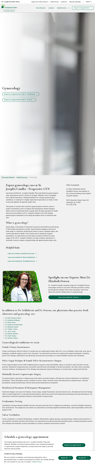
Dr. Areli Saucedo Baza (13, 318)
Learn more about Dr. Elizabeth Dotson (21, 261)
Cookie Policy (37, 462)
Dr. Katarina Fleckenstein (14, 325)
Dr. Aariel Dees (10, 322)
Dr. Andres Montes (11, 334)
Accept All (82, 458)
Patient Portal (54, 2)
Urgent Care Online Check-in (39, 2)
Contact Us (64, 2)
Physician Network (8, 177)
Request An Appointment (81, 8)
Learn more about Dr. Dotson (68, 297)
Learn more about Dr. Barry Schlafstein (21, 257)
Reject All (64, 458)
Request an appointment (72, 445)
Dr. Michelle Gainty (11, 327)
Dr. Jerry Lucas (10, 331)
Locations (51, 8)
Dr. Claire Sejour (10, 336)
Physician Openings (75, 2)
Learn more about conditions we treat (21, 253)
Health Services (62, 8)
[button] (87, 2)
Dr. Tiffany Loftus (11, 329)
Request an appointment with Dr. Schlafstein (19, 94)
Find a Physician (40, 8)
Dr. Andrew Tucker (11, 338)
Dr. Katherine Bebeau (12, 320)
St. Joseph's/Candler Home (10, 2)
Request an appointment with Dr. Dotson (18, 99)
